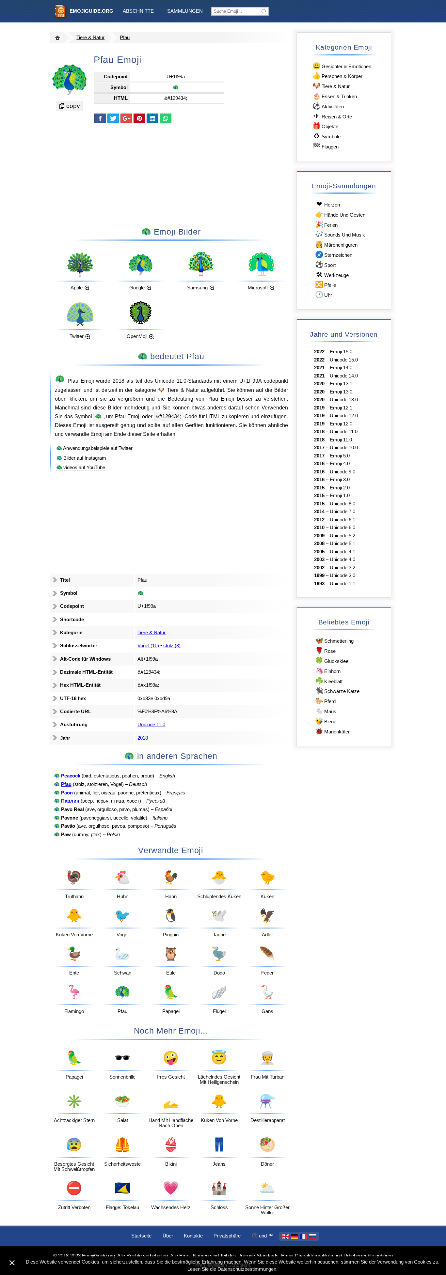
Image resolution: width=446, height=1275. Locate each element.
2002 (319, 567)
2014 (319, 511)
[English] (285, 1236)
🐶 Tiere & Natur (179, 390)
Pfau (125, 37)
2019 (319, 407)
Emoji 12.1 (341, 407)
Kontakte (193, 1235)
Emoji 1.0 (340, 495)
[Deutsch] (294, 1236)
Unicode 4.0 (342, 559)
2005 (319, 551)
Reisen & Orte (333, 116)
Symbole (327, 136)
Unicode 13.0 (344, 399)
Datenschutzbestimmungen (246, 1269)
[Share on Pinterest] (139, 118)
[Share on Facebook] (100, 118)
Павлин (70, 801)
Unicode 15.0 (344, 359)
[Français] (303, 1236)
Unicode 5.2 (342, 535)
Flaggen (325, 146)
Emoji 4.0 (340, 463)
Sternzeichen (333, 254)
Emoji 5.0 (340, 455)
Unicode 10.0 (344, 447)
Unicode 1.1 (342, 583)
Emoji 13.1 (341, 383)
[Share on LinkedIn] (152, 118)
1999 (319, 575)
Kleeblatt (328, 680)
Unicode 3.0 (342, 575)
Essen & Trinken (334, 96)
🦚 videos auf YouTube (80, 467)
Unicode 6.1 (342, 519)
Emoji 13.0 (341, 391)
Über (168, 1235)
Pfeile (325, 284)
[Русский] (312, 1236)
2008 (319, 543)
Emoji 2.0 (340, 487)
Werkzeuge (332, 274)
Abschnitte (138, 11)
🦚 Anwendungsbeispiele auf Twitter (94, 448)
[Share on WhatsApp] (165, 118)
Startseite (141, 1235)
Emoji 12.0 (341, 423)
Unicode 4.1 (342, 551)
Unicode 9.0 (342, 471)
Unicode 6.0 (342, 527)
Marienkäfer (332, 731)
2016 (319, 463)
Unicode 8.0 (342, 503)
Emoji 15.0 (341, 351)
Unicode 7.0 (342, 511)
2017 (319, 447)
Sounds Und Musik (340, 234)
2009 (319, 535)
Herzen (328, 204)
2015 (319, 487)
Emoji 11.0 (341, 439)
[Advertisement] (171, 174)
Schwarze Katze (337, 690)
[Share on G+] (126, 118)
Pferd (325, 700)
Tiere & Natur (90, 37)
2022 (319, 351)
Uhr (323, 294)
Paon (67, 792)
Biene (325, 721)
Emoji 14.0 (341, 367)
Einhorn (328, 670)
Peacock (70, 775)
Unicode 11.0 (170, 381)
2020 (319, 383)
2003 (319, 559)
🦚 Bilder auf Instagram (81, 458)
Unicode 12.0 (344, 415)
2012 (319, 519)
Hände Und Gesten (340, 214)
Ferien (326, 224)
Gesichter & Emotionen (341, 65)
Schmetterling (334, 640)
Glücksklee (331, 660)
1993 (319, 583)
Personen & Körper (337, 75)
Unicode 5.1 (342, 543)
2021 (319, 367)
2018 (118, 381)
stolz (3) (172, 645)
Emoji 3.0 (340, 479)
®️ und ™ (262, 1235)
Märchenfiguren (336, 244)
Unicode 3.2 (342, 567)
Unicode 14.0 (344, 375)
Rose (325, 650)
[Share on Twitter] (113, 118)
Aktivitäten (328, 106)
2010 (319, 527)
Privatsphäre (227, 1235)
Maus (325, 710)
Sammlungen (185, 11)
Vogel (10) (148, 645)
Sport (325, 264)
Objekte (325, 126)
